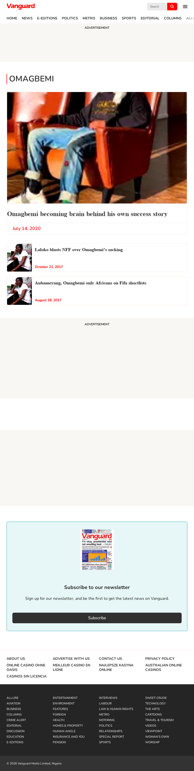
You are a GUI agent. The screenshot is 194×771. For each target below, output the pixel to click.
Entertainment (65, 698)
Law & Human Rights (116, 709)
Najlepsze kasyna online (116, 667)
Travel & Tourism (159, 720)
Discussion (16, 731)
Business (108, 18)
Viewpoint (153, 731)
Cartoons (153, 715)
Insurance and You (69, 737)
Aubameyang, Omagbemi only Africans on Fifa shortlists (90, 282)
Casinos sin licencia (26, 676)
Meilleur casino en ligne (71, 667)
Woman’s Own (157, 737)
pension (59, 742)
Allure (12, 698)
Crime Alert (16, 720)
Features (60, 709)
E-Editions (47, 18)
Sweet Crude (156, 698)
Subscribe (97, 618)
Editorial (150, 18)
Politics (70, 18)
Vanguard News (21, 7)
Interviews (108, 698)
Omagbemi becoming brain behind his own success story (87, 213)
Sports (129, 18)
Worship (152, 742)
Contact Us (110, 659)
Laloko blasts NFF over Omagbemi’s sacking (79, 249)
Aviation (13, 703)
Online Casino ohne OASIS (26, 667)
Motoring (107, 720)
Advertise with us (71, 659)
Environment (64, 703)
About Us (16, 659)
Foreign (59, 715)
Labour (105, 703)
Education (15, 737)
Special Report (111, 737)
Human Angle (64, 731)
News (27, 18)
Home (12, 18)
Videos (150, 726)
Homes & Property (68, 726)
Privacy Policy (160, 659)
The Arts (152, 709)
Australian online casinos (163, 667)
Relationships (110, 731)
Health (58, 720)
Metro (89, 18)
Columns (173, 18)
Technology (155, 703)
